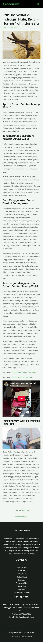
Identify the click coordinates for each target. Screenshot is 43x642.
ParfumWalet (21, 574)
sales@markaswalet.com (24, 617)
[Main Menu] (38, 4)
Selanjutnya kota (22, 517)
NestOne (21, 571)
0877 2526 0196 (25, 614)
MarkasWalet (21, 568)
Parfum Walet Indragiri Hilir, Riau (23, 372)
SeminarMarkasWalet (21, 592)
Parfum (14, 377)
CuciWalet (21, 580)
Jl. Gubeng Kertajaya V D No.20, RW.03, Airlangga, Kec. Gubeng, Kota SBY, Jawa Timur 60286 (22, 608)
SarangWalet (21, 589)
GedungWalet (22, 577)
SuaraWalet (21, 586)
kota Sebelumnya (22, 510)
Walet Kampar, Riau (24, 377)
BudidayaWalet (21, 583)
